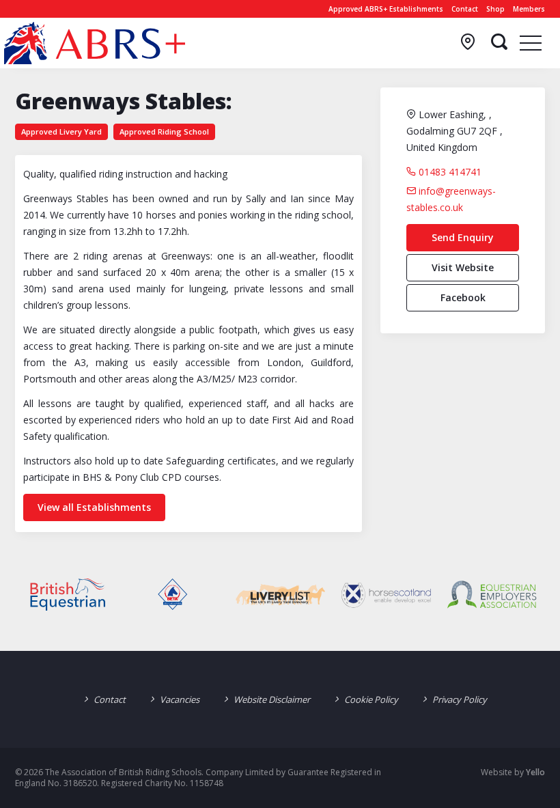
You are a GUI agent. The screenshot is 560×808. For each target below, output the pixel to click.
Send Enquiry (463, 237)
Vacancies (179, 699)
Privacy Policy (459, 699)
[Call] (467, 42)
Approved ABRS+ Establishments (385, 9)
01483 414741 (448, 171)
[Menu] (530, 42)
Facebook (463, 297)
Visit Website (463, 267)
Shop (495, 9)
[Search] (499, 42)
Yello (535, 772)
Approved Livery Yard (61, 131)
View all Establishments (94, 507)
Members (529, 9)
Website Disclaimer (272, 699)
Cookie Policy (371, 699)
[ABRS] (94, 43)
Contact (464, 9)
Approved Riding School (164, 131)
